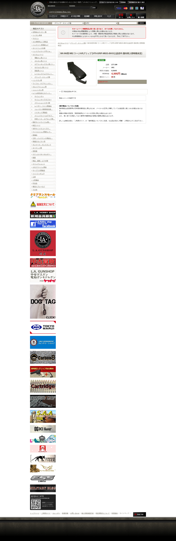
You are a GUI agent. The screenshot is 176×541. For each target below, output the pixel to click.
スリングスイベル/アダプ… (44, 116)
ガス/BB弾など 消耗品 (40, 42)
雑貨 (34, 157)
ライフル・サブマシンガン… (43, 83)
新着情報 (65, 513)
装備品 (35, 135)
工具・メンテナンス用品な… (43, 138)
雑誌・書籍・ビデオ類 (40, 161)
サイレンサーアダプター (43, 100)
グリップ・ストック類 (42, 77)
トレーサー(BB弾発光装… (44, 109)
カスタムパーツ (38, 54)
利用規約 (115, 513)
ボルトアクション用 (40, 87)
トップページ (34, 513)
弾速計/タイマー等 (39, 141)
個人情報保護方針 (87, 513)
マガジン (36, 38)
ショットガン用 (38, 90)
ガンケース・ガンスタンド (42, 145)
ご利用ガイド (46, 513)
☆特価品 (36, 180)
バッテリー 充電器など (40, 45)
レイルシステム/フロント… (44, 74)
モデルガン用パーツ (41, 67)
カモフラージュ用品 (40, 167)
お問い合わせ (74, 513)
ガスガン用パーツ (41, 61)
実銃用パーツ (39, 71)
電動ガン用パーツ (41, 58)
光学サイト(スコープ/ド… (42, 129)
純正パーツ (36, 125)
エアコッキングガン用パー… (45, 64)
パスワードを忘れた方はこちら (60, 12)
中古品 (35, 183)
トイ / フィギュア (39, 174)
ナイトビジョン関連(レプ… (42, 132)
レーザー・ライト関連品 (43, 106)
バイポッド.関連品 (41, 112)
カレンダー (56, 513)
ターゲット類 (37, 148)
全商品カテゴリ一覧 (40, 32)
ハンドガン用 (37, 80)
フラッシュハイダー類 (42, 103)
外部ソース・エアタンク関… (45, 119)
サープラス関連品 (39, 170)
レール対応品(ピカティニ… (42, 93)
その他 (35, 190)
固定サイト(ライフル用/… (42, 122)
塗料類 (35, 151)
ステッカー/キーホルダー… (42, 154)
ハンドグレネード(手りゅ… (42, 51)
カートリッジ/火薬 (39, 48)
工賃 (34, 177)
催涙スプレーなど (39, 186)
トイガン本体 (37, 35)
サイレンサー (39, 96)
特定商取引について (103, 513)
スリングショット (39, 164)
